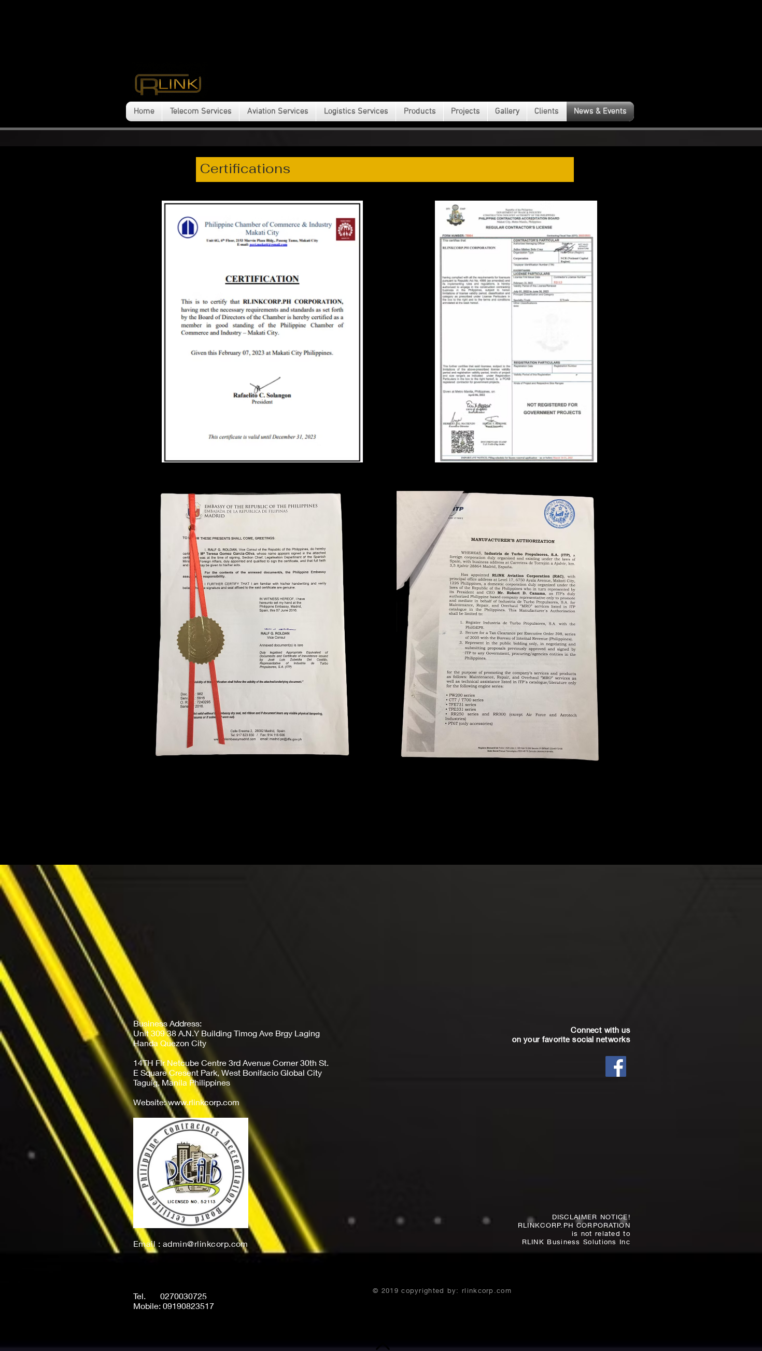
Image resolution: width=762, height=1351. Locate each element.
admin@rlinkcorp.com (205, 1243)
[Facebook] (615, 1066)
